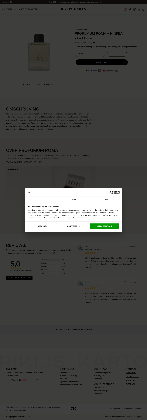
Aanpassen (72, 226)
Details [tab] (73, 200)
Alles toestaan (104, 226)
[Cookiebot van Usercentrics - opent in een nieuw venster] (110, 192)
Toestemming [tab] (41, 200)
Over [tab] (106, 200)
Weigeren (42, 226)
